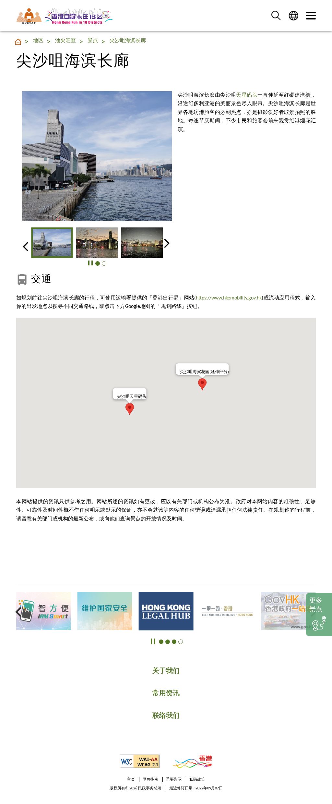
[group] (52, 242)
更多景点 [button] (315, 605)
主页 (131, 780)
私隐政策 (197, 780)
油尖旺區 (65, 40)
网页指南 (150, 780)
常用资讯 (166, 693)
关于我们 (166, 671)
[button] (276, 15)
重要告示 (174, 780)
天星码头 (246, 95)
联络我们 (166, 716)
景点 (93, 40)
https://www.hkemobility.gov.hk (229, 298)
